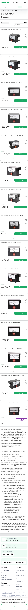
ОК (14, 606)
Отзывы (18, 584)
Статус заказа (5, 586)
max (12, 554)
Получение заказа (6, 579)
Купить (21, 47)
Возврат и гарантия (4, 576)
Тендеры (18, 573)
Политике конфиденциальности (16, 602)
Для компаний (20, 570)
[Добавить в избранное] (25, 34)
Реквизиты (19, 586)
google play (8, 562)
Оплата (3, 573)
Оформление (5, 570)
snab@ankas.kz (11, 547)
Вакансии (19, 589)
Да (19, 7)
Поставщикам (20, 575)
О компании (19, 581)
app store (20, 562)
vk (4, 554)
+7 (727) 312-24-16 (12, 540)
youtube (8, 554)
